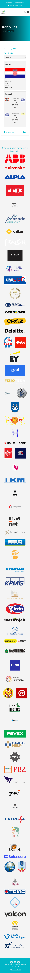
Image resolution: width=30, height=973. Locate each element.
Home (4, 31)
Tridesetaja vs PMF (15, 110)
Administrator (10, 132)
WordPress (18, 967)
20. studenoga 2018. (10, 49)
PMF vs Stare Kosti (15, 125)
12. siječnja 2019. (15, 98)
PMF (6, 83)
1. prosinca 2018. (15, 113)
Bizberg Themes (15, 969)
